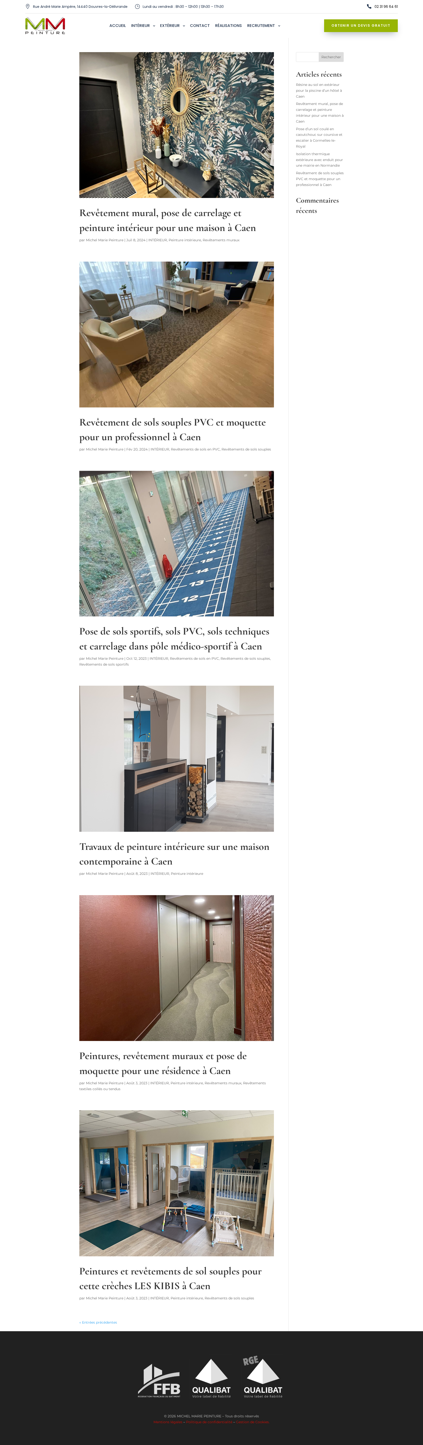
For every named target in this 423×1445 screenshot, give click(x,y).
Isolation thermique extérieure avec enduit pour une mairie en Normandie (319, 160)
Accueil (117, 26)
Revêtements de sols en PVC (195, 449)
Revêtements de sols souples (246, 449)
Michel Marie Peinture (104, 240)
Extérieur (170, 26)
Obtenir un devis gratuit (360, 25)
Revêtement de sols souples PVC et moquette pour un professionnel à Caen (320, 179)
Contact (200, 26)
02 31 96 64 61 (386, 6)
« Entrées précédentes (98, 1322)
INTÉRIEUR (157, 240)
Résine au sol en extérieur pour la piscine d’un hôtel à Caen (319, 90)
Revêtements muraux (221, 240)
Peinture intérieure (185, 240)
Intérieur (140, 26)
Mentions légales (167, 1422)
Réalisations (228, 26)
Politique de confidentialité (209, 1422)
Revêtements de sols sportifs (104, 664)
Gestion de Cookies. (253, 1422)
